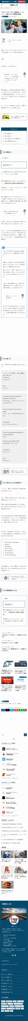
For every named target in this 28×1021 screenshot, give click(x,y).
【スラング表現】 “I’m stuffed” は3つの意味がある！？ (18, 117)
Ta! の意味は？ (9, 133)
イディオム (10, 1003)
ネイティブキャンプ (19, 1006)
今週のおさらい (7, 983)
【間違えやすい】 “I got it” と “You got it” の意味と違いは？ (17, 471)
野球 (11, 1011)
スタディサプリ (5, 1006)
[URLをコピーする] (25, 710)
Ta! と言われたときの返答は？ (13, 138)
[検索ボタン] (26, 5)
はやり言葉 (4, 1003)
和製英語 (18, 1008)
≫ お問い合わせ (5, 960)
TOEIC (14, 1001)
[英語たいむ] (14, 5)
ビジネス (3, 1008)
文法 (22, 1008)
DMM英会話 (9, 1001)
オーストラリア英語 (7, 703)
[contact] (15, 955)
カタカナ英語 (7, 977)
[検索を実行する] (25, 734)
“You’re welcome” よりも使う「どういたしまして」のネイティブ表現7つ (18, 578)
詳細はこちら (22, 1)
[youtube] (13, 955)
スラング (14, 703)
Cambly (3, 1001)
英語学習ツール (7, 989)
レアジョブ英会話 (10, 1008)
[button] (3, 710)
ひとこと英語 (7, 980)
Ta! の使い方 (8, 136)
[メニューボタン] (2, 5)
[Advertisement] (14, 337)
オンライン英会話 (8, 974)
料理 (3, 1011)
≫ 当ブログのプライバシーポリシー (9, 964)
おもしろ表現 (20, 1001)
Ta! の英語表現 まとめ (11, 141)
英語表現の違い (7, 992)
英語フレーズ (5, 16)
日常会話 (19, 703)
